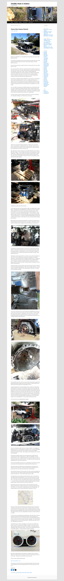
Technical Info (25, 22)
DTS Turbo (22, 572)
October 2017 (46, 75)
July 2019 (45, 67)
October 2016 (46, 83)
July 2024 (45, 56)
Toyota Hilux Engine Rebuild (19, 29)
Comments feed (46, 92)
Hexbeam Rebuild (49, 43)
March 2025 (45, 54)
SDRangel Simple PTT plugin (48, 34)
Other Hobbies (31, 22)
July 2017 (45, 78)
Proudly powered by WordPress (32, 577)
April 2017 (45, 79)
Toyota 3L (27, 572)
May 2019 (45, 68)
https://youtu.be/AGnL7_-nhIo (15, 560)
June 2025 (45, 51)
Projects (20, 22)
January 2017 (46, 81)
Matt (44, 43)
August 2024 (46, 55)
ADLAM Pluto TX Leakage (48, 31)
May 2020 (45, 62)
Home (12, 22)
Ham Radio (16, 22)
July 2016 (45, 86)
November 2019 (46, 64)
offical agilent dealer (47, 46)
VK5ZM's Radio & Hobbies (20, 4)
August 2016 (46, 85)
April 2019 (45, 69)
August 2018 (46, 71)
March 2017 (45, 80)
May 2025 (45, 52)
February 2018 (46, 73)
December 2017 (46, 74)
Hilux (14, 572)
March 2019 (45, 70)
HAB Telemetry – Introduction (48, 35)
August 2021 (46, 61)
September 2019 (46, 65)
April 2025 (45, 53)
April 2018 (45, 72)
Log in (45, 90)
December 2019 (46, 63)
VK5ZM (31, 572)
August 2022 (46, 59)
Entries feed (46, 91)
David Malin (45, 44)
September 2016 (46, 84)
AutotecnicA (19, 572)
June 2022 (45, 60)
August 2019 (46, 66)
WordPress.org (46, 93)
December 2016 (46, 82)
